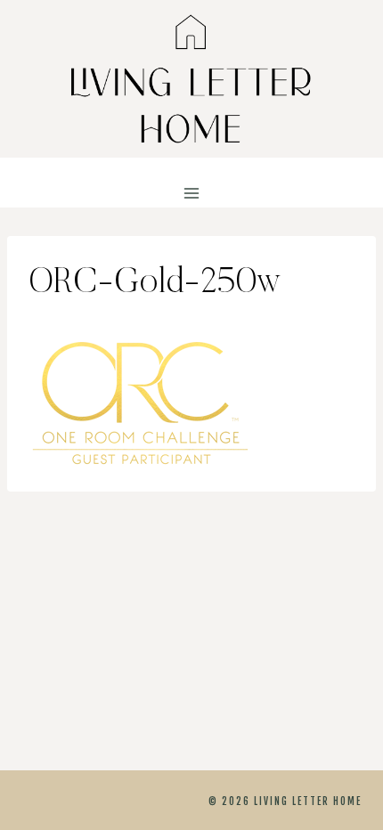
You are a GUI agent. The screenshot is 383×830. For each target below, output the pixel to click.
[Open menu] (191, 194)
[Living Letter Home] (191, 79)
